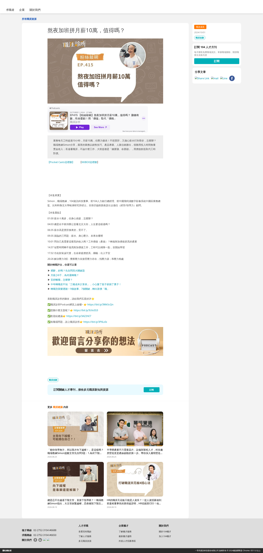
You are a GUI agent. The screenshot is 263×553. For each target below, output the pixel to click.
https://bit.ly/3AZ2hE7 (78, 316)
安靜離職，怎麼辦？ (62, 279)
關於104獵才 (165, 531)
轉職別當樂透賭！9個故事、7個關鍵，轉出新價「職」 (80, 288)
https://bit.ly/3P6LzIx (95, 321)
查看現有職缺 (85, 531)
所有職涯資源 (29, 19)
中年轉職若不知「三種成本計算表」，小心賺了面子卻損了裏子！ (86, 284)
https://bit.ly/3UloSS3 (86, 310)
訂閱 (216, 61)
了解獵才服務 (125, 531)
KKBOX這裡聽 (89, 162)
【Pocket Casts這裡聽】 (60, 162)
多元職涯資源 (85, 540)
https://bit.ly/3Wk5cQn (100, 304)
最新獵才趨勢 (125, 536)
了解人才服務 (85, 536)
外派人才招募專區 (127, 540)
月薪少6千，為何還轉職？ (65, 275)
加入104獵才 (165, 536)
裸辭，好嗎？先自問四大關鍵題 (68, 270)
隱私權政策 (7, 550)
